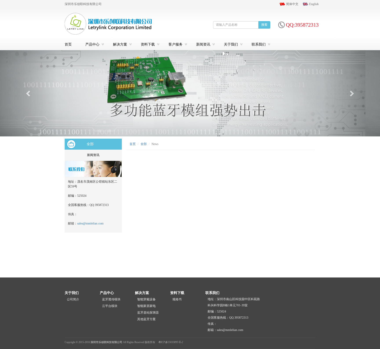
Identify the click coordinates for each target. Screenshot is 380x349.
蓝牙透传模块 (111, 299)
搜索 (264, 24)
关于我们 (231, 44)
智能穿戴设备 (146, 299)
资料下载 (148, 44)
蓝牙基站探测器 (148, 312)
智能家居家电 (146, 306)
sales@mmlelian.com (90, 223)
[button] (28, 93)
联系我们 (259, 44)
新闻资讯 (203, 44)
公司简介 (73, 299)
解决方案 (120, 44)
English (314, 4)
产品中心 (92, 44)
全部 (90, 144)
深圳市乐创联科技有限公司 (106, 342)
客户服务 (175, 44)
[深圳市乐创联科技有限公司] (109, 24)
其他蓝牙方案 (146, 319)
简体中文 (292, 4)
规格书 (177, 299)
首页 (68, 44)
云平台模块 (109, 306)
